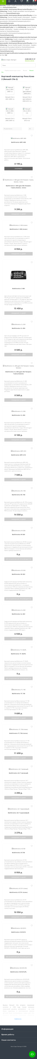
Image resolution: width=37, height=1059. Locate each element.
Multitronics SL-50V (18, 614)
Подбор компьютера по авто (13, 70)
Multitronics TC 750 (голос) (18, 733)
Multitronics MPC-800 (18, 142)
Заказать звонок (29, 60)
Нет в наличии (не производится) (18, 559)
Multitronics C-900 (18, 288)
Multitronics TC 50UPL (18, 654)
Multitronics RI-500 (18, 534)
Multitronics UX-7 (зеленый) (18, 773)
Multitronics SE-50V (18, 574)
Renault (25, 70)
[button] (15, 2)
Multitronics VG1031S (18, 932)
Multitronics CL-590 (18, 415)
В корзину (18, 168)
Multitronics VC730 (18, 852)
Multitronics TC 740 (18, 693)
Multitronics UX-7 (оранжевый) (18, 813)
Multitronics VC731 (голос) (18, 892)
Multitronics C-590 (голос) (18, 229)
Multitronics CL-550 (18, 328)
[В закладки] (32, 136)
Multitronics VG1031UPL (18, 972)
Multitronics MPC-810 (18, 455)
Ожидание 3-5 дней (18, 214)
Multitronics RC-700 (18, 495)
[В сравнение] (31, 138)
